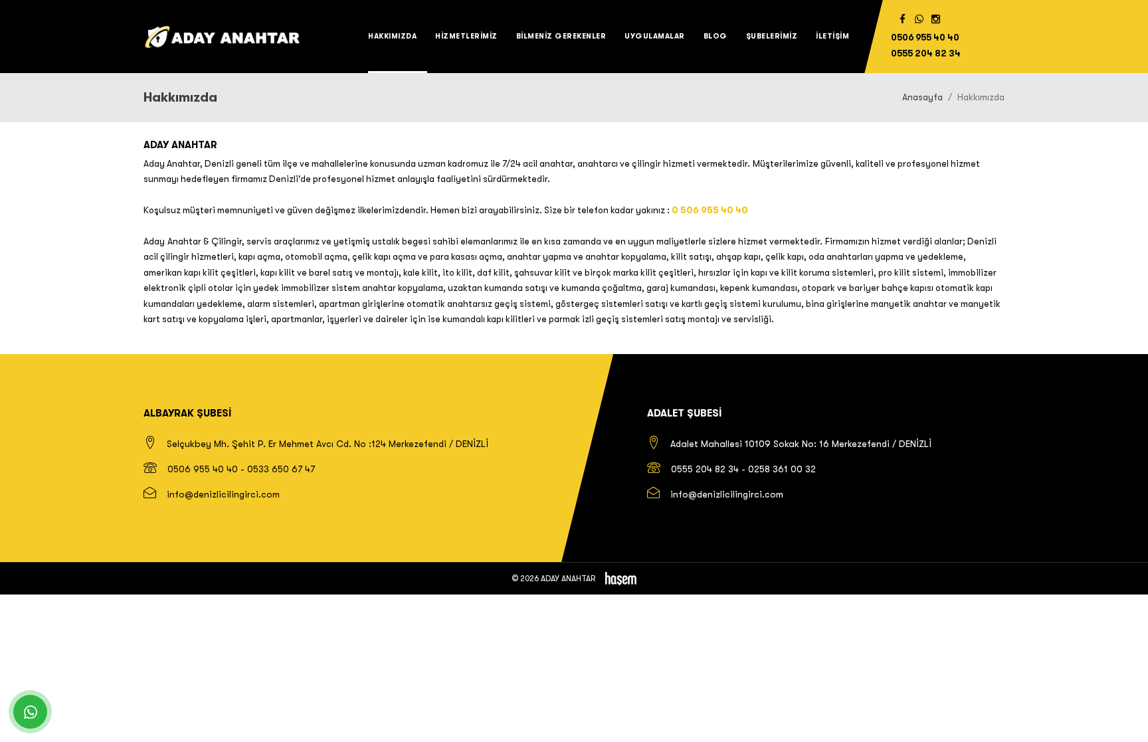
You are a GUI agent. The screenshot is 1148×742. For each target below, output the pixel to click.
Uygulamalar (654, 36)
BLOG (715, 36)
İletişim (832, 36)
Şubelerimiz (772, 36)
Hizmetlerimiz (466, 36)
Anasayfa (922, 97)
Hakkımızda (392, 36)
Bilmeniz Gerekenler (561, 36)
